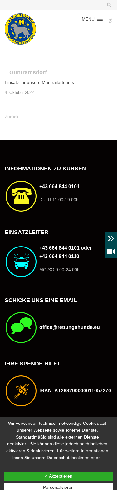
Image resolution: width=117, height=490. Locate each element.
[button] (88, 20)
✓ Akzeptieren (58, 475)
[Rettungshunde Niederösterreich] (20, 29)
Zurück (11, 116)
